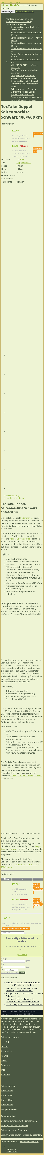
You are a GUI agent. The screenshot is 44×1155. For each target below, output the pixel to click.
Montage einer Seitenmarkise (19, 19)
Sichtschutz (11, 62)
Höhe (3, 964)
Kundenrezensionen (15, 498)
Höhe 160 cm (7, 1095)
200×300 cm (6, 867)
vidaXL (4, 1060)
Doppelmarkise (23, 162)
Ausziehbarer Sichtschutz (22, 94)
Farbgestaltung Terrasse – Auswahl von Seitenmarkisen (24, 77)
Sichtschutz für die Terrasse (23, 89)
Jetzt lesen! (22, 954)
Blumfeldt (5, 1074)
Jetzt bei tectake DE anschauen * (38, 903)
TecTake (20, 159)
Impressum (11, 1149)
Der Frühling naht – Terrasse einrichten (24, 1004)
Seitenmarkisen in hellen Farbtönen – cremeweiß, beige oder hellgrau (23, 983)
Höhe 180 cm (7, 1100)
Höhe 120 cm (7, 1090)
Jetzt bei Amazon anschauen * (38, 888)
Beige (38, 846)
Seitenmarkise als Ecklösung (19, 21)
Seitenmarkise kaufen (16, 24)
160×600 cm (15, 775)
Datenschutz (11, 1151)
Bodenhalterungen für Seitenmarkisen (19, 1121)
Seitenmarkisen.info (25, 11)
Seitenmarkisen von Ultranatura (25, 59)
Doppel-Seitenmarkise (19, 538)
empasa (4, 1046)
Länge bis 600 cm (9, 1109)
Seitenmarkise (26, 518)
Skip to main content (10, 2)
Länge (4, 958)
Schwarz (14, 849)
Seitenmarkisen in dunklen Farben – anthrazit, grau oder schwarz (22, 989)
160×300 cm (20, 864)
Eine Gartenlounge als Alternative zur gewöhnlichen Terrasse (26, 98)
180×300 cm (31, 864)
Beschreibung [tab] (12, 495)
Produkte (12, 1011)
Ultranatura (6, 1051)
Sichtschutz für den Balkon (23, 91)
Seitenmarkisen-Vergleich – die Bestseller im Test (25, 28)
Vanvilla (4, 1055)
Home (3, 1011)
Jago (3, 1069)
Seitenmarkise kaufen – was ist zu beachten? (21, 1135)
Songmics (5, 1065)
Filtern (22, 973)
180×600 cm (27, 775)
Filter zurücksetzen (10, 972)
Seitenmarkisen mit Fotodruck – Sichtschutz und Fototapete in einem (25, 84)
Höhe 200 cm (7, 1104)
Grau (3, 849)
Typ (3, 969)
